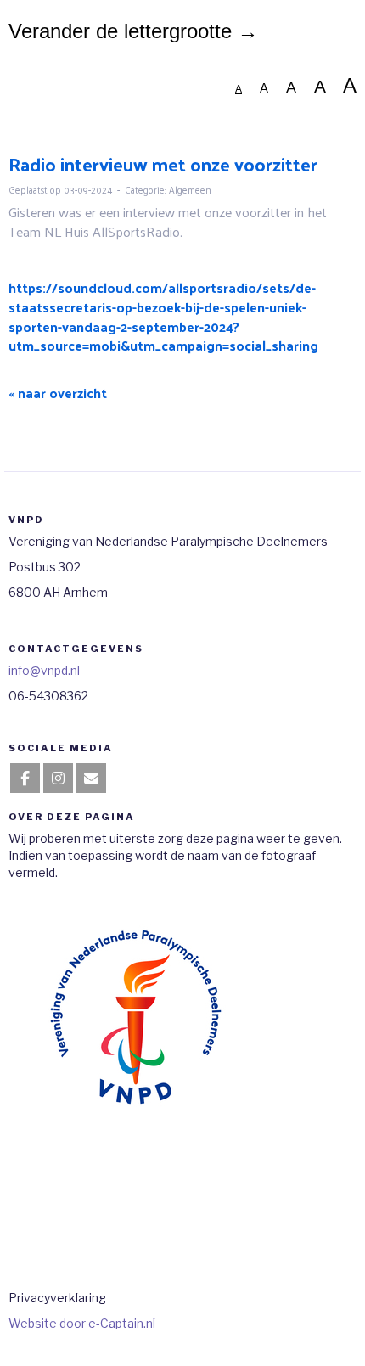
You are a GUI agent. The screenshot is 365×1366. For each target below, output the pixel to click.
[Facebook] (25, 779)
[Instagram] (58, 779)
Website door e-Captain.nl (81, 1323)
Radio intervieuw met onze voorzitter (162, 164)
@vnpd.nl (44, 670)
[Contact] (91, 779)
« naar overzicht (57, 392)
